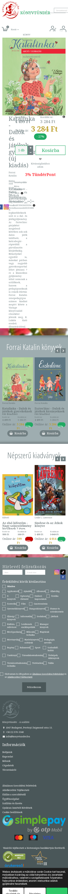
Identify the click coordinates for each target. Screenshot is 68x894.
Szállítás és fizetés (34, 67)
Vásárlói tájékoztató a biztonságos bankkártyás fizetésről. (34, 847)
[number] (21, 150)
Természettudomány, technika (17, 664)
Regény (10, 647)
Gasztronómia (40, 603)
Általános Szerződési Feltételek (19, 785)
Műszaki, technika (30, 633)
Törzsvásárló (31, 78)
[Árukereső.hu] (14, 857)
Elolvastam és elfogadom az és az (35, 675)
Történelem (37, 663)
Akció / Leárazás (32, 51)
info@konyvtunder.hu (17, 736)
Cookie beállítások (12, 812)
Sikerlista (29, 62)
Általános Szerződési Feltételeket (48, 673)
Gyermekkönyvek (16, 608)
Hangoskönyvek (37, 608)
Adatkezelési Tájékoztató (15, 790)
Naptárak (44, 631)
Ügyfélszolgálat (10, 798)
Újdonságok (30, 45)
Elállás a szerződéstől (14, 794)
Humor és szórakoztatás (57, 610)
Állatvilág (55, 591)
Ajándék (28, 40)
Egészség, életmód (25, 597)
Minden (11, 586)
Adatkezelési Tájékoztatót (19, 676)
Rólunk (6, 760)
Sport (37, 647)
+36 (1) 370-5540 (14, 732)
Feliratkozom (34, 687)
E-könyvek (11, 597)
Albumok (41, 591)
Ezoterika (11, 603)
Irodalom (41, 616)
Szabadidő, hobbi (53, 649)
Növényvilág (13, 639)
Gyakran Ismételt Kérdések (17, 807)
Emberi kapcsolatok (40, 597)
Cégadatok (8, 765)
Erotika (54, 596)
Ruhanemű (25, 647)
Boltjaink (7, 752)
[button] (11, 28)
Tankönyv (12, 655)
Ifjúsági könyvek (11, 618)
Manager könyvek (44, 626)
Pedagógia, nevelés (49, 641)
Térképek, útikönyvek (53, 657)
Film (23, 603)
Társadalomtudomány (32, 655)
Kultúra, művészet (11, 626)
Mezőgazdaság (14, 631)
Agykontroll (13, 591)
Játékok (54, 616)
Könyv (26, 34)
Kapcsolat (29, 73)
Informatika (26, 616)
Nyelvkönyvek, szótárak (32, 641)
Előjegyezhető (31, 56)
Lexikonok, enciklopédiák (28, 626)
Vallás (51, 663)
